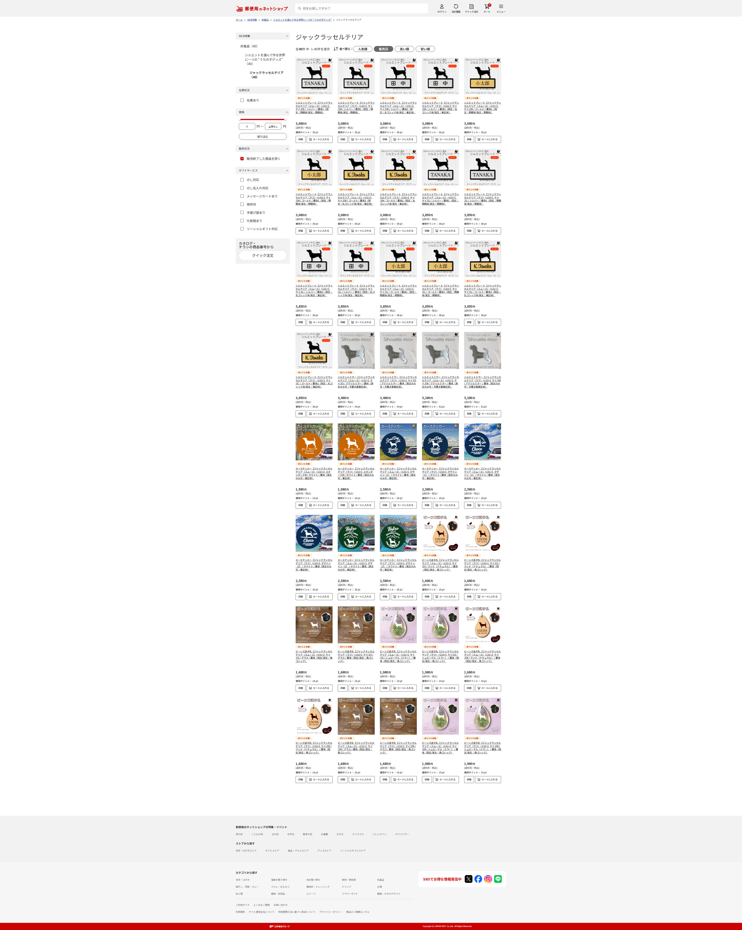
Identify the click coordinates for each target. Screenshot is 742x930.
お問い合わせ (281, 904)
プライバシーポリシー (330, 911)
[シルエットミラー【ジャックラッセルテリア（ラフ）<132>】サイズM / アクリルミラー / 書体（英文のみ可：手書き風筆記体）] (482, 350)
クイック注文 (471, 11)
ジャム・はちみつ (280, 886)
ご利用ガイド (243, 904)
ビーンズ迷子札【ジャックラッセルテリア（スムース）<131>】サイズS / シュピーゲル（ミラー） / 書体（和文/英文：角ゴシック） (398, 656)
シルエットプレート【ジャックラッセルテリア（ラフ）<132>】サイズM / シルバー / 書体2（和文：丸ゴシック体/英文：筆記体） (440, 107)
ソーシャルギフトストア (353, 850)
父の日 (275, 834)
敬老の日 (307, 834)
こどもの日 (257, 834)
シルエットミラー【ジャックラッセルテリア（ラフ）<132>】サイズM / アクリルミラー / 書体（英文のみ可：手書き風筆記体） (482, 381)
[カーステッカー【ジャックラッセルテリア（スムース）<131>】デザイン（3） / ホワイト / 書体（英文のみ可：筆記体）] (356, 533)
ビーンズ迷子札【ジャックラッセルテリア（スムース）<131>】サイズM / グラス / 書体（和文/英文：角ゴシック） (356, 747)
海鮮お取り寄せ (279, 879)
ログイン (441, 11)
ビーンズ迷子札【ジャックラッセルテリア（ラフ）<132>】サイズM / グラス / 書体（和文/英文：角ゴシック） (398, 747)
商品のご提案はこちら (357, 911)
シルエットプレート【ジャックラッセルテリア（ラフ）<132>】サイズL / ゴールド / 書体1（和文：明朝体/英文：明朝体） (440, 290)
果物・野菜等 (349, 879)
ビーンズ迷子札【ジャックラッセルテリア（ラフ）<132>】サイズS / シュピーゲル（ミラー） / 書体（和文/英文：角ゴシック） (440, 656)
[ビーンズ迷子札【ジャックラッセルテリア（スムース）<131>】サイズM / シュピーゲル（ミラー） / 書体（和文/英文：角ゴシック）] (440, 716)
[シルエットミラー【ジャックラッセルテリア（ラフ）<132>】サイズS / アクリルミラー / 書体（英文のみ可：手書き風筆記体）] (398, 350)
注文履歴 (456, 11)
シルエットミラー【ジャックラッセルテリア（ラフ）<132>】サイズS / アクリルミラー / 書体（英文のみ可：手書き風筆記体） (398, 381)
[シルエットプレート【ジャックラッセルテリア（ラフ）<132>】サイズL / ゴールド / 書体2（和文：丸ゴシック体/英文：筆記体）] (314, 350)
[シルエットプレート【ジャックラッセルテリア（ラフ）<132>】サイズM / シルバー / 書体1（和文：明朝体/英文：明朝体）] (356, 76)
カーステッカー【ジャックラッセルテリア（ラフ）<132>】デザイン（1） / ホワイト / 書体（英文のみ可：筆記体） (440, 473)
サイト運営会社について (261, 911)
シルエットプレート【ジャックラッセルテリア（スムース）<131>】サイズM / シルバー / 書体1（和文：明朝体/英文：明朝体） (314, 107)
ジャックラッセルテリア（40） (266, 74)
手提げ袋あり (256, 212)
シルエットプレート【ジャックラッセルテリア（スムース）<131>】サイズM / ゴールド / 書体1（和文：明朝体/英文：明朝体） (482, 107)
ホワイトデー (402, 834)
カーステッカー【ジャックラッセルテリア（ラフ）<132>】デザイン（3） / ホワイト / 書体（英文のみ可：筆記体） (398, 564)
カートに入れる (321, 139)
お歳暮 (324, 834)
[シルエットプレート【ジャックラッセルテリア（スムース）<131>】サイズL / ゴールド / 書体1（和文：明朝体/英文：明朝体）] (398, 259)
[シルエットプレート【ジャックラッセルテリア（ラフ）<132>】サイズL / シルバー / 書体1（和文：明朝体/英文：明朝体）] (482, 167)
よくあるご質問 (262, 904)
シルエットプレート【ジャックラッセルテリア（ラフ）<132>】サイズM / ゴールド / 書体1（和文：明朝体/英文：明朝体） (314, 198)
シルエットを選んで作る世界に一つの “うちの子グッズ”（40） (265, 59)
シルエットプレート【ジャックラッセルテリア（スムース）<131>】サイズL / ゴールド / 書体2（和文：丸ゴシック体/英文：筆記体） (482, 290)
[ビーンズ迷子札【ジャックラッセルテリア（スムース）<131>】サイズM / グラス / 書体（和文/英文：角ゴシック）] (356, 716)
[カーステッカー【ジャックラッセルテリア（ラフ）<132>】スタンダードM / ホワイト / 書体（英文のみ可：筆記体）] (356, 441)
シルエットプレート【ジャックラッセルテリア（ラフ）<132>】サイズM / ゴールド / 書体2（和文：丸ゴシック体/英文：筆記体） (398, 198)
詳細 (300, 139)
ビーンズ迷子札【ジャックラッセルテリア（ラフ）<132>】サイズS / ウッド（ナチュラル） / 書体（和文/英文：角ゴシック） (482, 564)
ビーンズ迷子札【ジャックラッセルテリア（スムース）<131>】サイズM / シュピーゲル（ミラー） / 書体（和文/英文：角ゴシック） (440, 747)
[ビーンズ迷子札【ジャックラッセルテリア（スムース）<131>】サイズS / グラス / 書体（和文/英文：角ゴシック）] (314, 624)
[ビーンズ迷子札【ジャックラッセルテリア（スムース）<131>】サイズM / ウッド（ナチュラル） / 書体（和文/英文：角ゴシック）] (482, 624)
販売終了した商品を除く (264, 158)
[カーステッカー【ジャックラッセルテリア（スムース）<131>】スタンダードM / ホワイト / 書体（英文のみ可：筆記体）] (314, 441)
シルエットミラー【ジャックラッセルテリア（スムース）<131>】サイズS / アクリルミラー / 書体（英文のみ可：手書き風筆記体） (356, 381)
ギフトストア (272, 850)
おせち (340, 834)
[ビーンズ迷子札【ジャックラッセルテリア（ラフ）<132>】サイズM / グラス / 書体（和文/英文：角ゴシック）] (398, 716)
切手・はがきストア (246, 850)
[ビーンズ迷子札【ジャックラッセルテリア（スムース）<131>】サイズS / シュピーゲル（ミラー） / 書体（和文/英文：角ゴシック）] (398, 624)
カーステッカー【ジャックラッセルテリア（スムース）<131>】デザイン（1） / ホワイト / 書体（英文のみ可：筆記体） (398, 473)
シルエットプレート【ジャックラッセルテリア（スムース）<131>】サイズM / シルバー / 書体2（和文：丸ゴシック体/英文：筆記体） (398, 107)
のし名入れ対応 (257, 188)
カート (487, 11)
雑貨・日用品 (278, 893)
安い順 (425, 49)
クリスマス (358, 834)
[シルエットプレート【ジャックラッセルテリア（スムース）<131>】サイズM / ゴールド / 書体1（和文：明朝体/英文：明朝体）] (482, 76)
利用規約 (240, 911)
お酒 (379, 886)
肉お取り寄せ (313, 879)
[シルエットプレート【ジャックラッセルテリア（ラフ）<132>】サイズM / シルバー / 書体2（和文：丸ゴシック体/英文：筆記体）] (440, 76)
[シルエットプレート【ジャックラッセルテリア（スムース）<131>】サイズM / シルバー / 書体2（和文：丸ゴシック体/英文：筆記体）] (398, 76)
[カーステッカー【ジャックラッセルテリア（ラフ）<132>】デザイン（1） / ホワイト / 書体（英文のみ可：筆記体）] (440, 441)
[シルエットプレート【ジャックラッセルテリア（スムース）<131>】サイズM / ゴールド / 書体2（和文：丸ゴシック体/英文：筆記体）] (356, 167)
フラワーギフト (350, 893)
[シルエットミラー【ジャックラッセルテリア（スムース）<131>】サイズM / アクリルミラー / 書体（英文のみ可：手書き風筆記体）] (440, 350)
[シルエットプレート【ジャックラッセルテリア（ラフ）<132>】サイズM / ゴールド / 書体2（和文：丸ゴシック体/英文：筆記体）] (398, 167)
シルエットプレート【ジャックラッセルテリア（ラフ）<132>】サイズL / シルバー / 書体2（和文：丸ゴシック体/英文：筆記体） (356, 290)
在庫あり (253, 100)
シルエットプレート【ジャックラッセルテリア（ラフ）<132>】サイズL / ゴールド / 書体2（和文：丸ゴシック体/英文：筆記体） (314, 381)
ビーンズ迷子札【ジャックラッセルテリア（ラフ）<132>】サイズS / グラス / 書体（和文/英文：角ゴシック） (356, 656)
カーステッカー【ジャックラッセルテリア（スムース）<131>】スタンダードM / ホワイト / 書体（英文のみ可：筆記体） (314, 473)
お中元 (290, 834)
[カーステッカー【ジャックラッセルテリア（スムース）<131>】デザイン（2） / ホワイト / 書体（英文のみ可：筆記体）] (482, 441)
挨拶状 (251, 204)
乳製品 (380, 879)
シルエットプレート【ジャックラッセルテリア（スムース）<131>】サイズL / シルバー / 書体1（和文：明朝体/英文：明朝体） (440, 198)
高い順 (404, 49)
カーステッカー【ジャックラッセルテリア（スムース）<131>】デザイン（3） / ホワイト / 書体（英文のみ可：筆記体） (356, 564)
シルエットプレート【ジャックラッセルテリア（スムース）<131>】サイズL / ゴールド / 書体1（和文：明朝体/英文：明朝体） (398, 290)
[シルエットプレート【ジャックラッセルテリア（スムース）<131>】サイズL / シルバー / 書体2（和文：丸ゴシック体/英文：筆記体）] (314, 259)
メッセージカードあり (262, 196)
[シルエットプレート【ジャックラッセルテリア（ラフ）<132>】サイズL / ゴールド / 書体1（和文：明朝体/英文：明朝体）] (440, 259)
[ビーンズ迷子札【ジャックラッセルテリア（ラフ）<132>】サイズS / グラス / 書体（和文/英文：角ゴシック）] (356, 624)
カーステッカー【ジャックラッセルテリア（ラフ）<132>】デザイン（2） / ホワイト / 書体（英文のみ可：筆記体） (314, 564)
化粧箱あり (254, 220)
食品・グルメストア (298, 850)
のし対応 (253, 179)
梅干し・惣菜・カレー (247, 886)
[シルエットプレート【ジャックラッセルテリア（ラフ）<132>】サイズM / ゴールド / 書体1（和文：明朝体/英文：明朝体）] (314, 167)
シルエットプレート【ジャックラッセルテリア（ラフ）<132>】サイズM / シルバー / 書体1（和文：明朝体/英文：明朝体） (356, 107)
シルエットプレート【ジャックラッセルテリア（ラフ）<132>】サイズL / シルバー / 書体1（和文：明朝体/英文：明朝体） (482, 198)
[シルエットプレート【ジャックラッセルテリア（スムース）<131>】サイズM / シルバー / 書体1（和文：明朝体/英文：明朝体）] (314, 76)
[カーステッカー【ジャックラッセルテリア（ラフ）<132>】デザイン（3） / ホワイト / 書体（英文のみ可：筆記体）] (398, 533)
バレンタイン (379, 834)
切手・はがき (243, 879)
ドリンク (346, 886)
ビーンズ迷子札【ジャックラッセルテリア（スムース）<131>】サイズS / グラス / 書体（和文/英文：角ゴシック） (314, 656)
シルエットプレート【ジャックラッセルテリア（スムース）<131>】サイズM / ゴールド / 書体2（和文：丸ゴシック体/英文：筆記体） (356, 198)
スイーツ (311, 893)
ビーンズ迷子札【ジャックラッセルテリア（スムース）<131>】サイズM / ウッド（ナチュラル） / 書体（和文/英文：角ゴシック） (482, 656)
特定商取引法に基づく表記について (296, 911)
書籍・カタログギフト (388, 893)
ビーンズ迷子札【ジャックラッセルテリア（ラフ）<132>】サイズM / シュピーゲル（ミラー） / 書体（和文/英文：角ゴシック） (482, 747)
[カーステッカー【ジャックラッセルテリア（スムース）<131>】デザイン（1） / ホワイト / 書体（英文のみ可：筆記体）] (398, 441)
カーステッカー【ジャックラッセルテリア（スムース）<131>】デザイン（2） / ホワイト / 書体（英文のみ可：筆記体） (482, 473)
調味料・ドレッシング (318, 886)
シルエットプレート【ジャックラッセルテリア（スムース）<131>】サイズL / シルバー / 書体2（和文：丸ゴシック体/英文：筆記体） (314, 290)
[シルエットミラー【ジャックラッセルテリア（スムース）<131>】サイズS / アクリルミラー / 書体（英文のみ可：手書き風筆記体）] (356, 350)
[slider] (239, 119)
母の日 (239, 834)
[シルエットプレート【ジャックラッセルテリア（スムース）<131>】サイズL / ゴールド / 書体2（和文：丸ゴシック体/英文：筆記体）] (482, 259)
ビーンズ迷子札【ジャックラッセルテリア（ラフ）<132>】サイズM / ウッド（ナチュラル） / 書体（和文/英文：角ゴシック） (314, 747)
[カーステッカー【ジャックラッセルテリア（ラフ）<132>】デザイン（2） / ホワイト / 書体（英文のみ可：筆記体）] (314, 533)
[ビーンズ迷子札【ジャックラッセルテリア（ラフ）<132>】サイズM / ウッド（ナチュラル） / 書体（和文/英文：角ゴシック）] (314, 716)
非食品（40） (249, 46)
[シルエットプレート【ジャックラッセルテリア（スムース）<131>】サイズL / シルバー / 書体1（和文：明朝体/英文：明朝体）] (440, 167)
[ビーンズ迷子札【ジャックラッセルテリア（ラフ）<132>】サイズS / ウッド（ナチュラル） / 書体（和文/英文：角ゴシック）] (482, 533)
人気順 (362, 49)
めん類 (239, 893)
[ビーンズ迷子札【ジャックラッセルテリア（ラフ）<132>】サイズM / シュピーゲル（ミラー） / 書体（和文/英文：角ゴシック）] (482, 716)
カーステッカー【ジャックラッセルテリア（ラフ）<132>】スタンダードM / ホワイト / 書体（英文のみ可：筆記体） (356, 473)
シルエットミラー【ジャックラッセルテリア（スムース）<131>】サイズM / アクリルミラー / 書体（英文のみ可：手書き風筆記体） (440, 381)
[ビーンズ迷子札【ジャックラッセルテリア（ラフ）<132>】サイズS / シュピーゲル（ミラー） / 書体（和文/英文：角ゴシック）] (440, 624)
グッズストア (324, 850)
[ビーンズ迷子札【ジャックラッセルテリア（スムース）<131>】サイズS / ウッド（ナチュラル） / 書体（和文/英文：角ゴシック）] (440, 533)
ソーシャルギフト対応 (262, 228)
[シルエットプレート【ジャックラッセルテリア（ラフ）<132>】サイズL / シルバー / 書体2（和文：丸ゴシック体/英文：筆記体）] (356, 259)
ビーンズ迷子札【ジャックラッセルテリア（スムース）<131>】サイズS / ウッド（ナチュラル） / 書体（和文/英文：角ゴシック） (440, 564)
